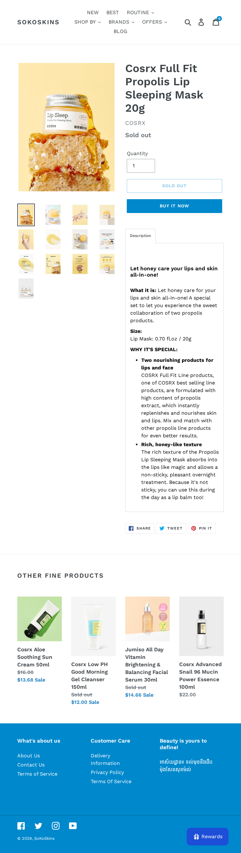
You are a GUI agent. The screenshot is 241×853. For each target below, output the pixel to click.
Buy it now (174, 205)
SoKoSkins (38, 22)
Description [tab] (140, 235)
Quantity (137, 153)
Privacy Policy (107, 772)
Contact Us (31, 765)
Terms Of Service (111, 781)
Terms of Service (37, 774)
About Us (28, 756)
